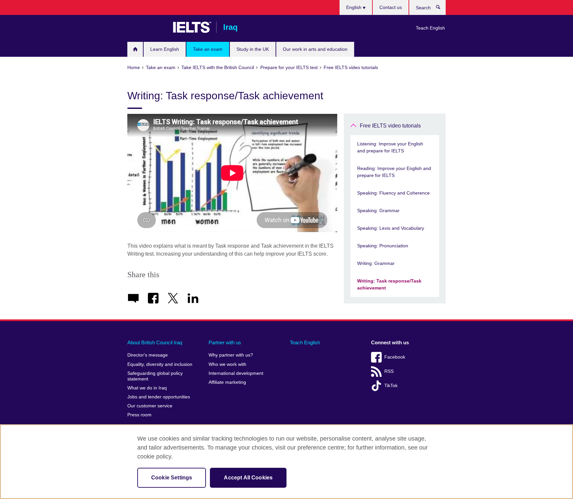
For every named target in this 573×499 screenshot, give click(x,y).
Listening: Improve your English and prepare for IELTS (390, 147)
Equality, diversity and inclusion (159, 364)
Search (441, 8)
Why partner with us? (231, 355)
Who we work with (227, 364)
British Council (146, 27)
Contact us (390, 7)
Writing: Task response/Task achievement (389, 284)
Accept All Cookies (248, 477)
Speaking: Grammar (378, 210)
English (354, 7)
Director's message (147, 355)
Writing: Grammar (376, 263)
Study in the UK (252, 49)
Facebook (394, 357)
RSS (389, 371)
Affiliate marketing (227, 382)
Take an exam (208, 49)
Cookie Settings (171, 477)
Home (135, 49)
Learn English (164, 49)
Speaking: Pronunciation (382, 245)
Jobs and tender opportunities (158, 396)
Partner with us (225, 342)
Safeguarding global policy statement (155, 376)
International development (236, 373)
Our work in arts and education (315, 49)
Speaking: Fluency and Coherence (393, 193)
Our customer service (149, 405)
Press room (139, 414)
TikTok (391, 385)
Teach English (430, 28)
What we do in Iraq (147, 387)
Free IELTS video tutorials (390, 125)
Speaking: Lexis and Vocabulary (390, 228)
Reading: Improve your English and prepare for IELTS (394, 172)
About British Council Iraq (154, 342)
